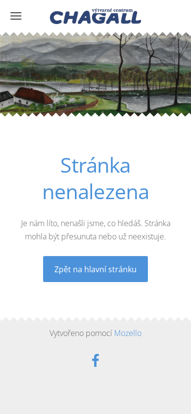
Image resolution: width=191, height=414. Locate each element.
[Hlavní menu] (15, 15)
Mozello (128, 333)
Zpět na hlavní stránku (95, 269)
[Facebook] (95, 360)
